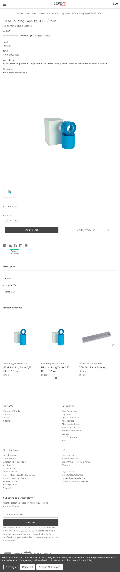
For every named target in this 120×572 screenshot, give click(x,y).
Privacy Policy (85, 560)
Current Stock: (11, 206)
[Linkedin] (20, 246)
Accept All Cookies (49, 567)
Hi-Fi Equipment (70, 437)
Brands (65, 434)
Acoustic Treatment (72, 430)
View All (7, 488)
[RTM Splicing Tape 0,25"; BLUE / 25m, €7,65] (20, 338)
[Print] (15, 246)
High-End (66, 414)
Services (7, 414)
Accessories (68, 421)
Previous (4, 343)
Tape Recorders (69, 411)
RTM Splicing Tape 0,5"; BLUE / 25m (55, 369)
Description (9, 266)
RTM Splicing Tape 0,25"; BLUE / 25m (18, 369)
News (6, 417)
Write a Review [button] (42, 35)
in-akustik (8, 465)
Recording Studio (11, 411)
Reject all (27, 567)
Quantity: (7, 215)
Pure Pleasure (10, 471)
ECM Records (10, 468)
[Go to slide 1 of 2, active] (56, 378)
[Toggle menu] (4, 4)
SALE (64, 440)
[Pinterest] (26, 246)
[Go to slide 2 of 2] (61, 378)
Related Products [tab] (12, 307)
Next (113, 343)
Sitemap (7, 421)
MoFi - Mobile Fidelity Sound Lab (19, 475)
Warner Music (10, 484)
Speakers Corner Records (16, 478)
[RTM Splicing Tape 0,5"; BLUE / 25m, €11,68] (58, 338)
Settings (11, 567)
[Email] (10, 246)
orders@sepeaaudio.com (74, 478)
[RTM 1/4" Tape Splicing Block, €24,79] (96, 338)
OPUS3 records (11, 481)
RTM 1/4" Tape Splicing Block (92, 369)
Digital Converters (71, 417)
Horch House (9, 455)
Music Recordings (71, 427)
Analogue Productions (14, 462)
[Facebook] (4, 246)
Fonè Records (10, 458)
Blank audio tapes (71, 424)
